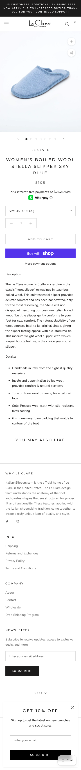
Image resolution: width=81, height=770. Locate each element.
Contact (10, 600)
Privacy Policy (15, 561)
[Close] (72, 707)
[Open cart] (75, 24)
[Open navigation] (6, 23)
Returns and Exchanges (21, 553)
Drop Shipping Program (22, 615)
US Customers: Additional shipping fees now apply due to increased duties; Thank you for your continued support (40, 8)
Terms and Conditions (20, 568)
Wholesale (12, 607)
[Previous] (18, 139)
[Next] (63, 139)
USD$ (38, 693)
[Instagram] (17, 521)
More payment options (40, 264)
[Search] (67, 24)
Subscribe (40, 755)
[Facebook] (7, 521)
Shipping (11, 546)
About (9, 592)
